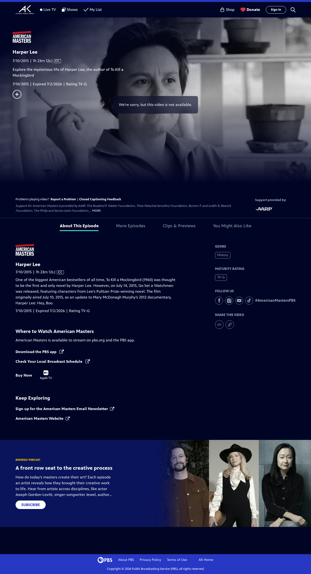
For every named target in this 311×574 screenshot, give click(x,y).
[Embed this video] (219, 324)
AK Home (206, 560)
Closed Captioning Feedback (100, 199)
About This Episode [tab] (79, 225)
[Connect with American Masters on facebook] (219, 301)
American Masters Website (39, 418)
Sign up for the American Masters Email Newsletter (62, 408)
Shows (72, 9)
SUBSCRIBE (30, 504)
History (222, 255)
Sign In (276, 10)
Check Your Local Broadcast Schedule (49, 361)
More (96, 211)
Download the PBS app (36, 351)
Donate (253, 9)
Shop (230, 9)
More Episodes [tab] (130, 225)
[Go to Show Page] (162, 37)
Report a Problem (63, 199)
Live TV (49, 9)
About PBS (126, 560)
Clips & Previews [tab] (179, 225)
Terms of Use (177, 560)
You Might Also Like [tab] (232, 225)
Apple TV (46, 375)
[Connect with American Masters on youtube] (239, 301)
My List (96, 9)
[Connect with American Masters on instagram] (229, 301)
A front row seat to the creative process (64, 468)
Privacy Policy (150, 560)
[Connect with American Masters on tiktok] (249, 301)
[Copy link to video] (229, 324)
